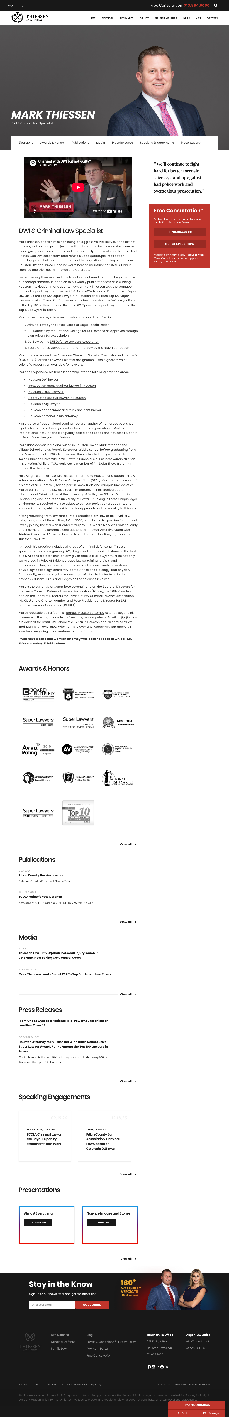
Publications (80, 143)
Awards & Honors (52, 143)
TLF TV (186, 17)
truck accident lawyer (85, 410)
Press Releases (122, 143)
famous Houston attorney (85, 613)
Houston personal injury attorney (53, 416)
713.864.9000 (197, 5)
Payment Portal (97, 1349)
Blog (198, 17)
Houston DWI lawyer (43, 379)
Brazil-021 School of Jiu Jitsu (62, 622)
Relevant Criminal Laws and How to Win (44, 881)
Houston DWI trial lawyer (37, 265)
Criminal (107, 17)
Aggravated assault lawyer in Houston (57, 398)
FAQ (38, 1384)
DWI (93, 17)
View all (126, 844)
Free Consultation (99, 1356)
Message (213, 1413)
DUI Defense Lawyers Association (74, 342)
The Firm (143, 17)
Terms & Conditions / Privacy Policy (111, 1342)
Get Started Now (179, 244)
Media (100, 143)
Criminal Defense (63, 1342)
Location (51, 1384)
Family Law (126, 17)
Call (184, 1413)
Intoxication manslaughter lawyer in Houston (62, 386)
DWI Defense (60, 1335)
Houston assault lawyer (46, 392)
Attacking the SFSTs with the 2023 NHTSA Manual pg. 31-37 (57, 903)
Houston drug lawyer (44, 404)
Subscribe (92, 1305)
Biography (26, 143)
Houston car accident (44, 410)
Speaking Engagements (157, 143)
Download (38, 1222)
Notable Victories (166, 17)
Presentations (191, 143)
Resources (25, 1384)
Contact (212, 17)
